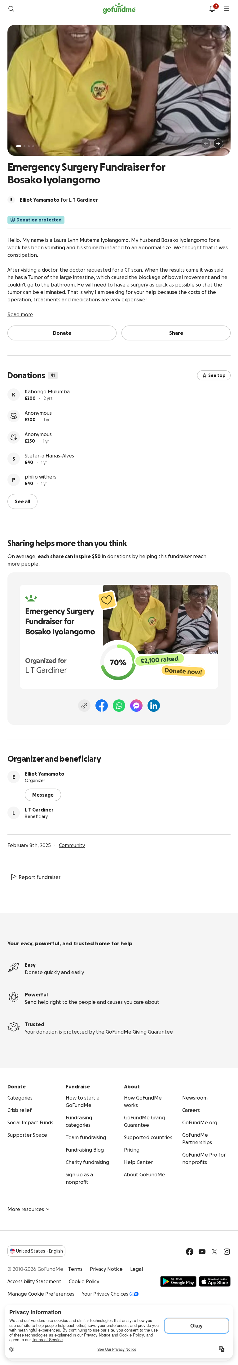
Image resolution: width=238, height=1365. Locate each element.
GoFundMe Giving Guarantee (139, 1032)
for (59, 200)
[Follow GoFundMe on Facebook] (189, 1251)
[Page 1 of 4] (18, 146)
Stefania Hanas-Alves (49, 455)
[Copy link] (84, 705)
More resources (25, 1209)
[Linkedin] (154, 705)
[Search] (11, 8)
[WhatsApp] (119, 705)
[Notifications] (212, 8)
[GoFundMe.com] (119, 8)
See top (217, 375)
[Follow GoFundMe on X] (214, 1251)
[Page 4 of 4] (33, 146)
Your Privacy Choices (105, 1294)
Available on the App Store (215, 1281)
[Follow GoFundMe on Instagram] (227, 1251)
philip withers (40, 476)
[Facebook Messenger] (136, 705)
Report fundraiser (39, 877)
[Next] (218, 143)
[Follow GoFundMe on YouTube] (202, 1251)
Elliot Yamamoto (44, 774)
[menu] (227, 8)
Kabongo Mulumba (47, 391)
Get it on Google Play (178, 1281)
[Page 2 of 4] (24, 146)
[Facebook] (101, 705)
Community (72, 845)
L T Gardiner (39, 809)
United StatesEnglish (39, 1251)
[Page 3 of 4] (29, 146)
